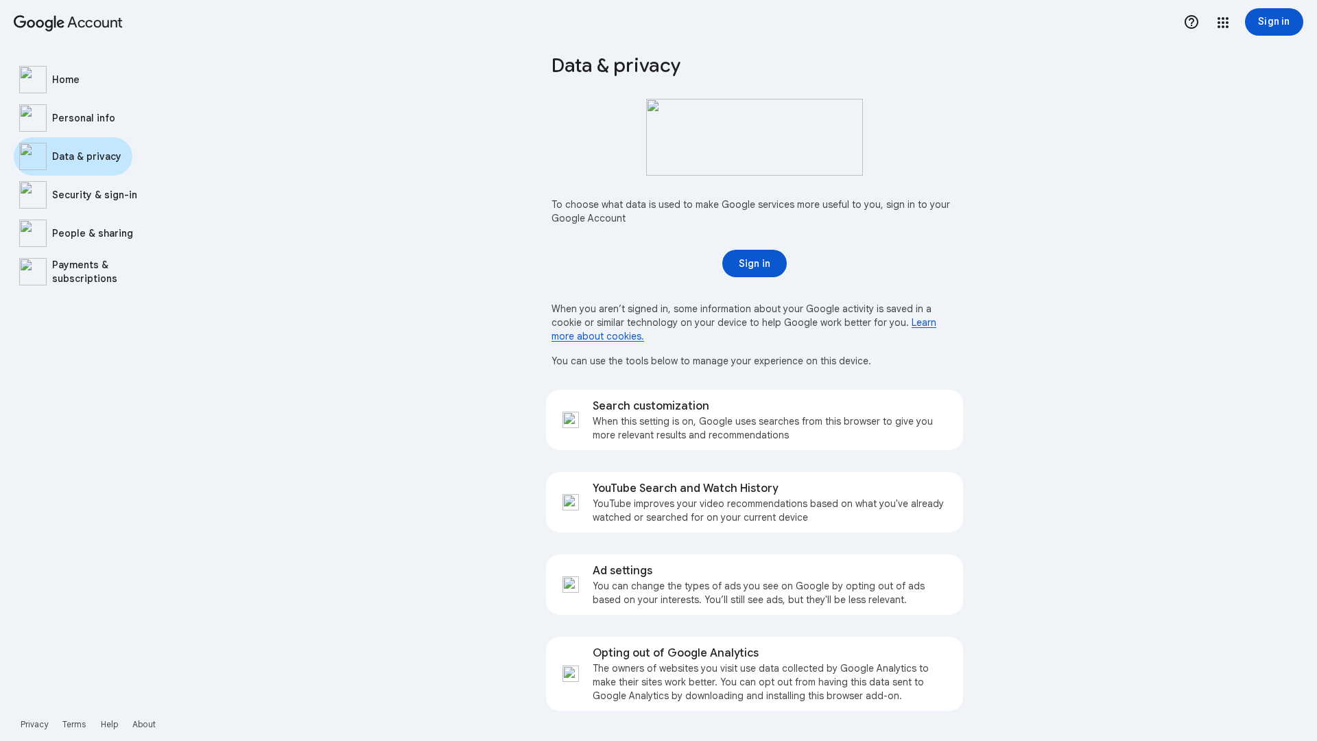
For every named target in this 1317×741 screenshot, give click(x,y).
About (144, 724)
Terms (74, 724)
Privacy (35, 724)
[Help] (1191, 21)
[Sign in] (754, 263)
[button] (1223, 22)
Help (109, 724)
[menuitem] (96, 79)
